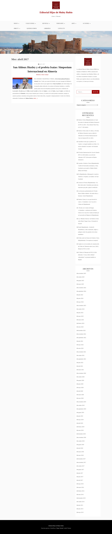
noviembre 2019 (82, 401)
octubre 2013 (81, 501)
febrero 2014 (81, 491)
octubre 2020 (81, 376)
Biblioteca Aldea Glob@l (42, 74)
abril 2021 (80, 366)
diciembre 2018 (82, 434)
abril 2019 (80, 423)
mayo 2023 (81, 316)
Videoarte (59, 23)
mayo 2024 (81, 302)
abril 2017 (80, 480)
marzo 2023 (81, 319)
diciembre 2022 (82, 330)
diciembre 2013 (82, 498)
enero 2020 (81, 398)
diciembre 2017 (82, 458)
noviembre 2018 (82, 437)
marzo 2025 (81, 284)
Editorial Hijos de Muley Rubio (56, 12)
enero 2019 (81, 430)
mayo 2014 (81, 483)
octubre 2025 (81, 277)
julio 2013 (80, 505)
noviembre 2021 (82, 352)
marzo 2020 (81, 394)
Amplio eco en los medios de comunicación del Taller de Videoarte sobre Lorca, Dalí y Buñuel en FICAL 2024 (88, 246)
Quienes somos (32, 28)
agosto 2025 (81, 280)
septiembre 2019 (82, 409)
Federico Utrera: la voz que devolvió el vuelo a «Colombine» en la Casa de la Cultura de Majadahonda (87, 202)
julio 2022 (80, 341)
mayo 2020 (81, 387)
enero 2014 (81, 494)
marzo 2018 (81, 451)
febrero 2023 (81, 323)
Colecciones (30, 23)
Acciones (86, 23)
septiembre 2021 (82, 359)
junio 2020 (80, 384)
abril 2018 (80, 448)
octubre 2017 (81, 466)
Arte (73, 23)
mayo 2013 (81, 512)
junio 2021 (80, 362)
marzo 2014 (81, 487)
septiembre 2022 (82, 337)
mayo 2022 (81, 344)
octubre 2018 (81, 441)
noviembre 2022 (82, 334)
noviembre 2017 (82, 462)
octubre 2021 (81, 355)
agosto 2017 (81, 469)
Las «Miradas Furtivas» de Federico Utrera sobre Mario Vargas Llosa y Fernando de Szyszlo (88, 221)
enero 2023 (81, 327)
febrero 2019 (81, 426)
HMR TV (16, 28)
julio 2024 (80, 294)
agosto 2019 (81, 412)
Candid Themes (67, 528)
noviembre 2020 (82, 373)
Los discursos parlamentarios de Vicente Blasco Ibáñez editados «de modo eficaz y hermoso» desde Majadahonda (88, 193)
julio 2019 (80, 416)
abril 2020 (80, 391)
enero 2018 (81, 455)
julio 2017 (80, 473)
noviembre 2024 (82, 287)
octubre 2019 (81, 405)
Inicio (16, 23)
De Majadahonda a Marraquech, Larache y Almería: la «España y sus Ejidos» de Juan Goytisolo (88, 177)
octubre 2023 (81, 309)
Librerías (47, 28)
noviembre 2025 (82, 273)
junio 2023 (80, 312)
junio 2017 (80, 476)
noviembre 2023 (82, 305)
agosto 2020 (81, 380)
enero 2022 (81, 348)
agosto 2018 (81, 444)
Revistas (45, 23)
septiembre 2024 (82, 291)
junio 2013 (80, 508)
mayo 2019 (81, 419)
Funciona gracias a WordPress (48, 528)
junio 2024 (80, 298)
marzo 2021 (81, 369)
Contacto (61, 28)
